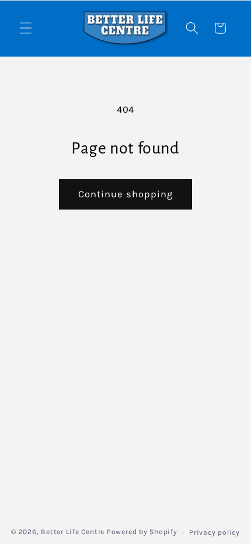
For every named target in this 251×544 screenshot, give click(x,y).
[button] (26, 28)
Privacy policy (214, 532)
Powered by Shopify (142, 532)
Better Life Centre (72, 532)
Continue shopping (125, 194)
